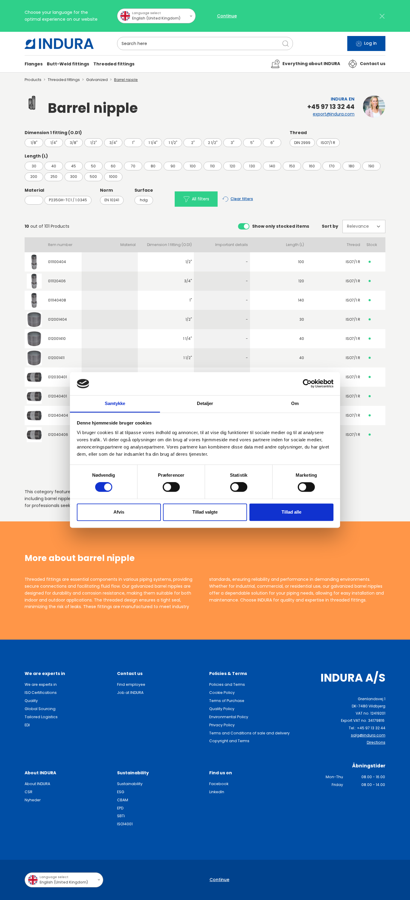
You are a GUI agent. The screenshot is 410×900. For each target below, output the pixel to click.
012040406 (58, 434)
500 (93, 176)
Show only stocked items (280, 226)
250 (53, 176)
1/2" (93, 142)
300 (73, 176)
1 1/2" (173, 142)
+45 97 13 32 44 (330, 107)
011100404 (57, 261)
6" (272, 142)
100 (193, 166)
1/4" (53, 142)
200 (33, 176)
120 (232, 166)
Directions (376, 742)
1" (133, 142)
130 (252, 166)
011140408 (57, 300)
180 (351, 166)
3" (232, 142)
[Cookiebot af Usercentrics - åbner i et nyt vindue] (307, 383)
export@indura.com (333, 114)
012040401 (57, 396)
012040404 (58, 415)
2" (192, 142)
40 (53, 166)
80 (153, 166)
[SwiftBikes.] (59, 43)
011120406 (57, 281)
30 (34, 166)
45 (73, 166)
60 (113, 166)
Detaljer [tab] (205, 403)
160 (312, 166)
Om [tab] (295, 403)
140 (272, 166)
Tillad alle (291, 511)
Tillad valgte (205, 511)
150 (292, 166)
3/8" (73, 142)
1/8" (34, 142)
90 (172, 166)
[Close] (382, 16)
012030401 (57, 377)
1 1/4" (153, 142)
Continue (227, 16)
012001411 (56, 357)
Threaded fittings (64, 79)
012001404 (57, 319)
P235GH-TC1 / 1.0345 (68, 199)
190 (371, 166)
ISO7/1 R (328, 142)
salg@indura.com (368, 735)
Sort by (330, 226)
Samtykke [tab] (115, 403)
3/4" (113, 142)
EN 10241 (111, 199)
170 (332, 166)
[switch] (171, 487)
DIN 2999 (302, 142)
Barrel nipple (126, 79)
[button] (34, 64)
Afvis (118, 511)
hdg (144, 199)
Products (33, 79)
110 (212, 166)
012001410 (57, 338)
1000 (113, 176)
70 (133, 166)
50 (93, 166)
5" (252, 142)
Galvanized (97, 79)
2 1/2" (212, 142)
